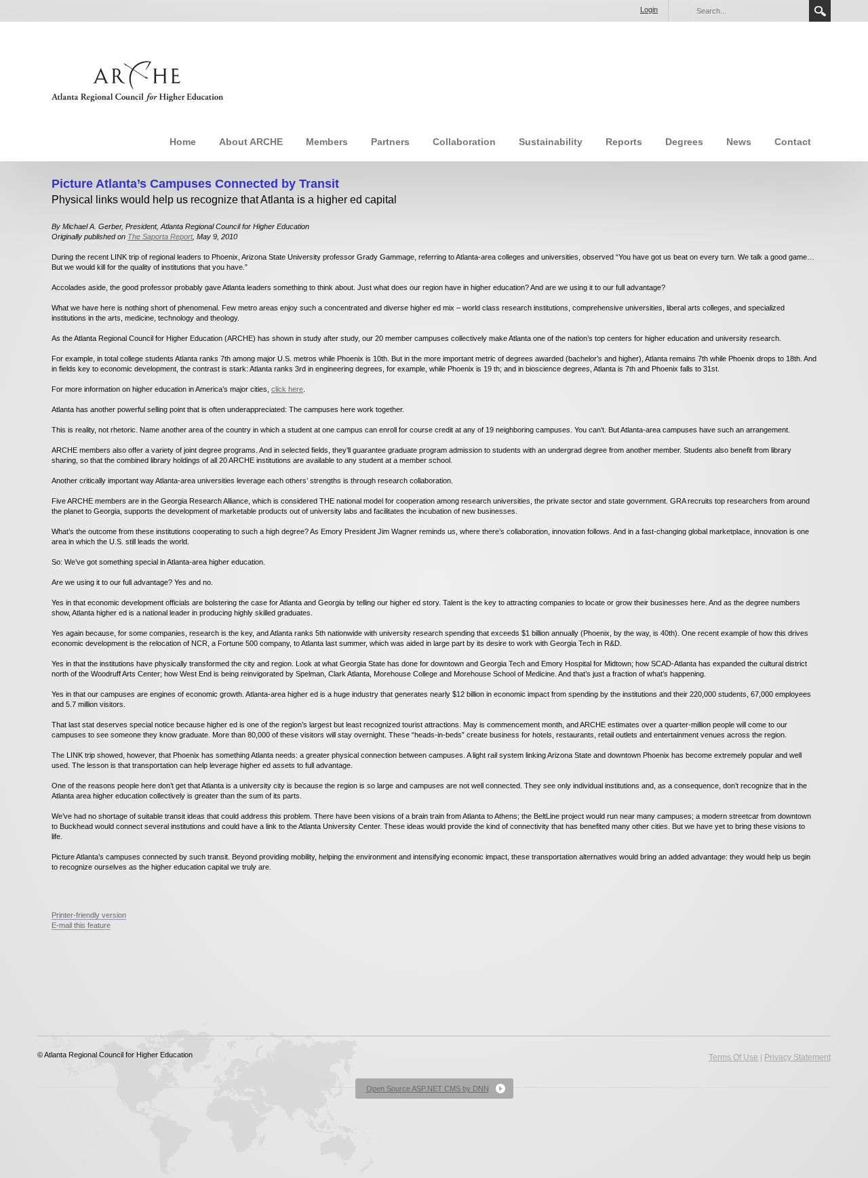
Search (820, 11)
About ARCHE (251, 141)
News (738, 141)
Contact (792, 141)
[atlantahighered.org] (135, 79)
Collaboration (464, 141)
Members (327, 141)
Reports (624, 141)
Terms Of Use (733, 1057)
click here (287, 389)
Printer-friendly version (89, 915)
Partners (390, 141)
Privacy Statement (797, 1057)
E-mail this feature (81, 925)
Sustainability (551, 141)
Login (649, 9)
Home (183, 141)
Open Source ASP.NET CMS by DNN (427, 1088)
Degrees (684, 141)
